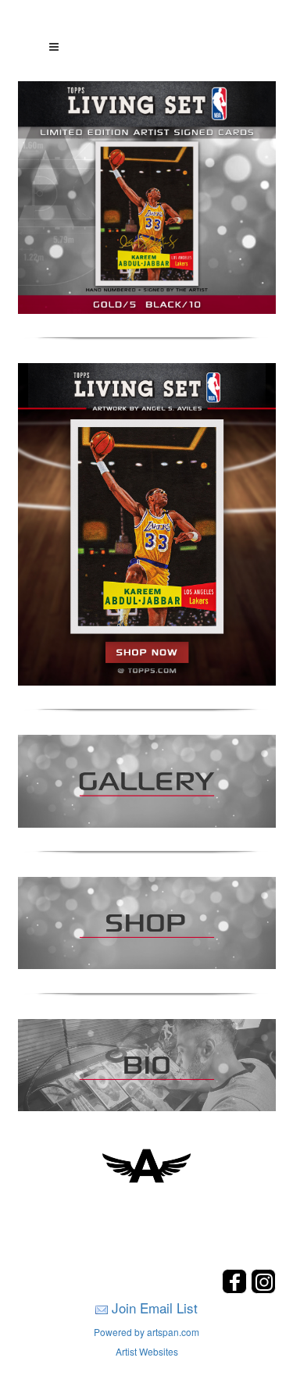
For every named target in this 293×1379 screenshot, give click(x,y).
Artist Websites (147, 1351)
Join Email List (155, 1307)
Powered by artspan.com (146, 1331)
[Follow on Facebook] (236, 1289)
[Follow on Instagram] (263, 1289)
